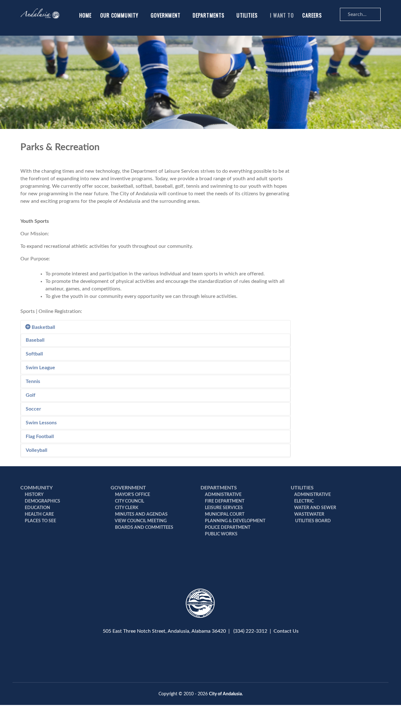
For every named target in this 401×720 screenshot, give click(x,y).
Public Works (220, 534)
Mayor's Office (132, 495)
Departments (218, 487)
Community (36, 487)
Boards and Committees (143, 527)
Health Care (39, 514)
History (34, 495)
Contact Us (286, 631)
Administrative (223, 495)
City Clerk (126, 508)
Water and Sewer (315, 508)
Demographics (42, 501)
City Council (129, 501)
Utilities (302, 487)
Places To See (40, 521)
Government (128, 487)
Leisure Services (223, 508)
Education (37, 508)
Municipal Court (224, 514)
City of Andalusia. (226, 694)
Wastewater (309, 514)
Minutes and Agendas (141, 514)
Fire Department (224, 501)
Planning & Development (234, 521)
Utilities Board (312, 521)
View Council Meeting (140, 521)
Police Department (227, 527)
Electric (304, 501)
